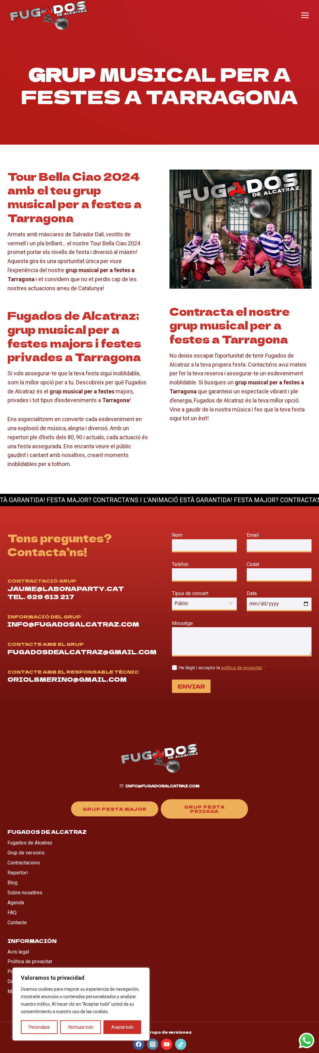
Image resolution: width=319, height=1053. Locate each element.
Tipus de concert (190, 593)
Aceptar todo (122, 1027)
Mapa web (18, 991)
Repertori (17, 873)
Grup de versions (26, 853)
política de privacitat (241, 668)
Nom (177, 535)
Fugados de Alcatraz (29, 843)
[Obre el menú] (305, 15)
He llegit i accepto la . (222, 668)
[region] (81, 1004)
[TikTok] (180, 1044)
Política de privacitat (29, 961)
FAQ (12, 913)
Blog (12, 883)
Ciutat (253, 564)
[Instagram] (152, 1044)
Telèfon (180, 564)
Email (254, 535)
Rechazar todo (80, 1027)
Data (252, 593)
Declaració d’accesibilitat (34, 981)
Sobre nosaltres (24, 893)
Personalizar (39, 1027)
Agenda (15, 903)
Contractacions (23, 863)
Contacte (17, 923)
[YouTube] (166, 1044)
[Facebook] (138, 1044)
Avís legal (18, 952)
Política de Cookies (28, 971)
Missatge (184, 623)
